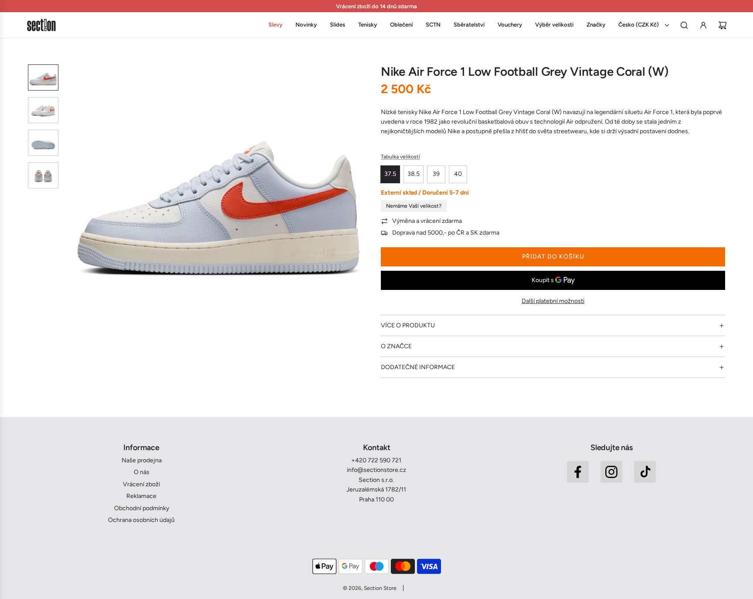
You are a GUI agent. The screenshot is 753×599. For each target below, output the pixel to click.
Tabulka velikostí (400, 157)
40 (458, 174)
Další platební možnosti (553, 301)
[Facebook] (578, 472)
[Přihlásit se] (703, 25)
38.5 (413, 174)
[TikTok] (645, 472)
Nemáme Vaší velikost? (413, 206)
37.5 (390, 174)
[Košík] (722, 25)
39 (436, 174)
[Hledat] (684, 25)
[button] (72, 195)
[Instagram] (611, 472)
